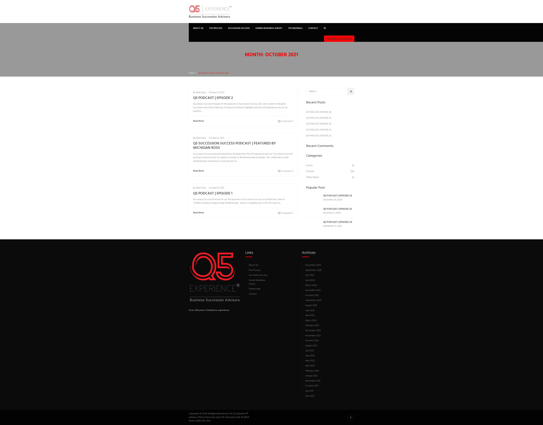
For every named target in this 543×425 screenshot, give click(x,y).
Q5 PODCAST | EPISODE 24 (318, 124)
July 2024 (309, 275)
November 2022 (313, 336)
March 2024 (311, 285)
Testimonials (295, 28)
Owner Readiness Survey (268, 28)
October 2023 (312, 295)
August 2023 (311, 305)
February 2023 (312, 325)
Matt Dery (201, 92)
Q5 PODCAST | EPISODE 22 (318, 136)
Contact (313, 28)
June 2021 (309, 396)
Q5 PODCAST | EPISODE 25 (318, 118)
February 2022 (312, 371)
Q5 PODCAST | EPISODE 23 (318, 130)
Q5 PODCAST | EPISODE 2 (213, 98)
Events (309, 165)
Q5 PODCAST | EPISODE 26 (318, 112)
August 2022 (311, 346)
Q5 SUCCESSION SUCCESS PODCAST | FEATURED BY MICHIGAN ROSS (234, 146)
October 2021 (311, 386)
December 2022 (313, 330)
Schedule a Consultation (339, 39)
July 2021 (309, 391)
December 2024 (313, 265)
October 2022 (312, 340)
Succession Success (239, 28)
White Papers (312, 177)
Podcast (310, 171)
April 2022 (310, 366)
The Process (215, 28)
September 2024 (313, 270)
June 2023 (310, 310)
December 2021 (312, 381)
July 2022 (309, 351)
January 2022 (311, 376)
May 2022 (310, 361)
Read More (198, 121)
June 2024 (310, 280)
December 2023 (313, 290)
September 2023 (313, 300)
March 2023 (310, 320)
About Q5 (198, 28)
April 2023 (310, 315)
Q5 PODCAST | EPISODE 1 (212, 193)
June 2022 (310, 356)
